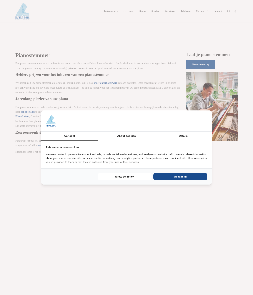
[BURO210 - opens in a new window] (193, 121)
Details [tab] (183, 135)
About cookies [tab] (126, 135)
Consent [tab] (69, 135)
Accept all (180, 176)
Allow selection (124, 176)
